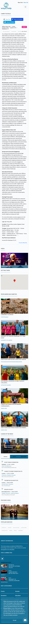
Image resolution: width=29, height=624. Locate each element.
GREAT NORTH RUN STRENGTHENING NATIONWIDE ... (14, 427)
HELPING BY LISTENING (14, 566)
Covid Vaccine (4, 530)
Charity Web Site (23, 242)
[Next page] (27, 445)
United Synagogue (4, 317)
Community (13, 31)
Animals (17, 591)
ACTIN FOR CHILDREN (6, 385)
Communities (23, 527)
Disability (9, 475)
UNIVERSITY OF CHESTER (6, 340)
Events (3, 591)
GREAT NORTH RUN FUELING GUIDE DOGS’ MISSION (13, 359)
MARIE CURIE (4, 408)
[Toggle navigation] (25, 7)
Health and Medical (15, 493)
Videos (10, 530)
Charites (9, 527)
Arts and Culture (6, 31)
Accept (14, 620)
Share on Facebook (18, 19)
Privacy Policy (7, 608)
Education (20, 31)
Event (4, 322)
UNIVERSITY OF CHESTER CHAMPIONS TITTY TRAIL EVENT (14, 581)
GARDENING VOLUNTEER (7, 314)
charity (24, 26)
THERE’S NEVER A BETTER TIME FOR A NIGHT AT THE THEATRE (14, 573)
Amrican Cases (16, 527)
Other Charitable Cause (6, 466)
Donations (3, 595)
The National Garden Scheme (8, 518)
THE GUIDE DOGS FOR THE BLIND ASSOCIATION (11, 361)
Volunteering (6, 300)
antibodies (20, 530)
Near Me (26, 2)
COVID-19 (4, 527)
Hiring (15, 530)
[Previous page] (2, 445)
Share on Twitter (10, 22)
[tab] (12, 451)
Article (10, 570)
